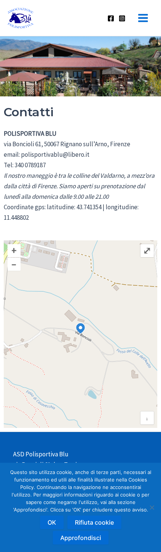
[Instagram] (122, 18)
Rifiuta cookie (94, 522)
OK (52, 522)
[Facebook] (110, 18)
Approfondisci (80, 538)
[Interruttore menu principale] (143, 18)
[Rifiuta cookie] (151, 507)
